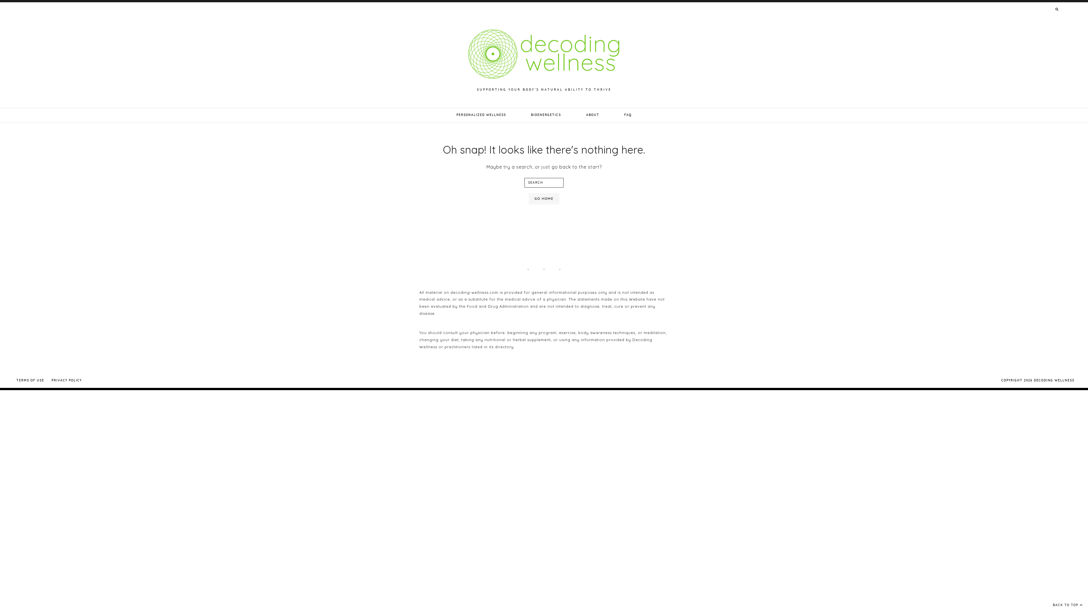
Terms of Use (30, 380)
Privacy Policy (67, 380)
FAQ (628, 115)
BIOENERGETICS (546, 115)
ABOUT (592, 115)
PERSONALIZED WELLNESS (481, 115)
